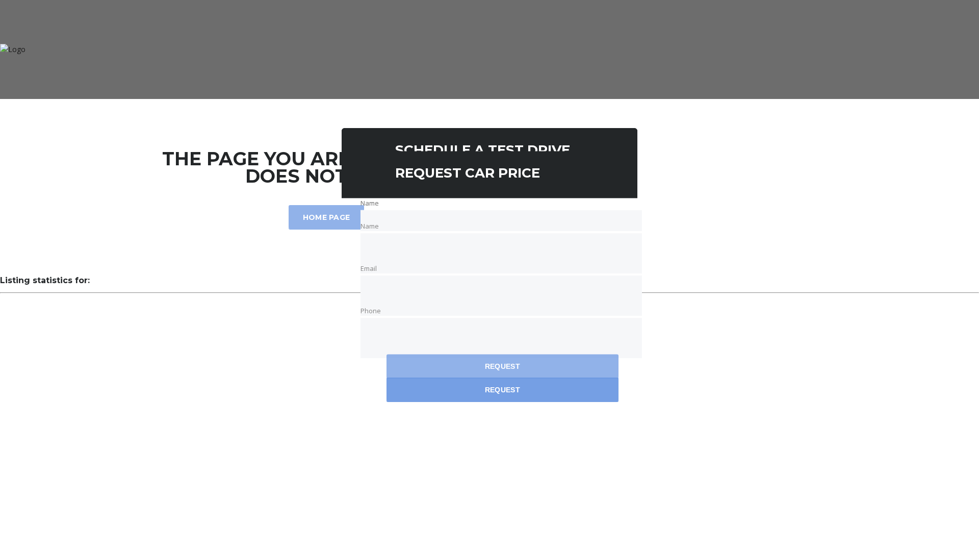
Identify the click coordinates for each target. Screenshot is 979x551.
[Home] (12, 49)
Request (502, 367)
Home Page (326, 217)
